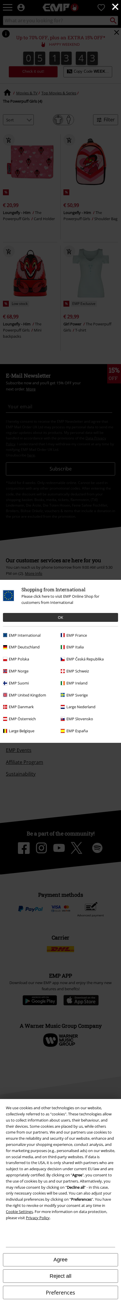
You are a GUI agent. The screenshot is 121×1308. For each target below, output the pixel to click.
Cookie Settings (19, 1211)
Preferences (60, 1292)
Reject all (60, 1276)
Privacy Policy (38, 1217)
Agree (60, 1260)
